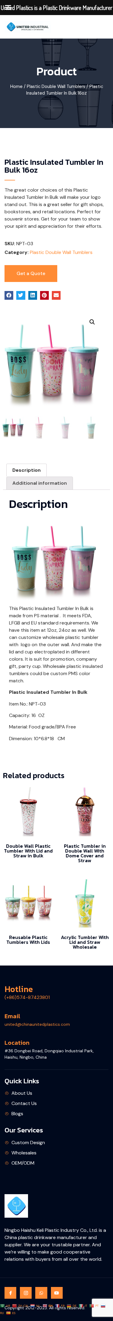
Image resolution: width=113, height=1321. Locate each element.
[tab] (26, 470)
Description (26, 470)
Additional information (39, 483)
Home (16, 86)
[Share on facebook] (9, 295)
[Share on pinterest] (44, 295)
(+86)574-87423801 (27, 997)
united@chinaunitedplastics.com (37, 1024)
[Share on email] (56, 295)
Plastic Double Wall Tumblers (56, 86)
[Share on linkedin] (32, 295)
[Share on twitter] (20, 295)
